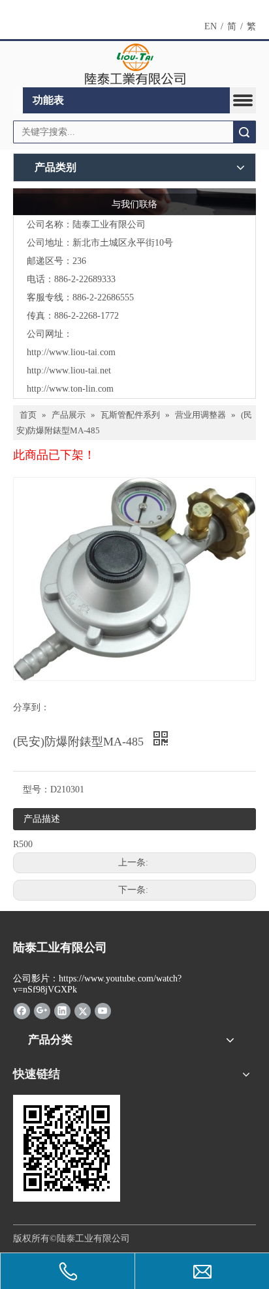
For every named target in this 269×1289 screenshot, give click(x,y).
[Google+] (42, 1010)
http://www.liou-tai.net (69, 370)
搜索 (244, 132)
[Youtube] (103, 1010)
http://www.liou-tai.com (71, 352)
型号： (36, 789)
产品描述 (42, 819)
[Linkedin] (62, 1010)
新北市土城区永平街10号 (122, 243)
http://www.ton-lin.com (70, 389)
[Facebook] (22, 1010)
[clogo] (135, 64)
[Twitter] (82, 1010)
